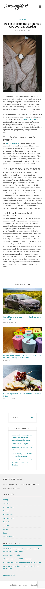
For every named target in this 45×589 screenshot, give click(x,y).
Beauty (5, 500)
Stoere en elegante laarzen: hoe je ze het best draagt (22, 562)
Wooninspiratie (8, 537)
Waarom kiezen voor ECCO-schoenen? (17, 559)
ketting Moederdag (13, 143)
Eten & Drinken (8, 507)
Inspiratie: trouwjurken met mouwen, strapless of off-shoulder (22, 462)
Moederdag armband (28, 120)
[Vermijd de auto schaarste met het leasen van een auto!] (22, 301)
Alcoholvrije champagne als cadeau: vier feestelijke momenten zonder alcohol (22, 437)
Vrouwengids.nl (15, 6)
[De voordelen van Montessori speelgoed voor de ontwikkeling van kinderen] (22, 340)
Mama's (6, 526)
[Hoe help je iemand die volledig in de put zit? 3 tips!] (22, 378)
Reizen (5, 529)
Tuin (5, 533)
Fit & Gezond (8, 514)
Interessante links (9, 575)
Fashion (6, 511)
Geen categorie (8, 518)
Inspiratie (22, 19)
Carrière (6, 503)
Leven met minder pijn (20, 444)
